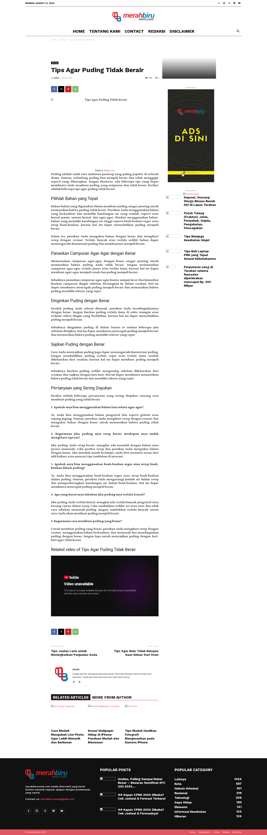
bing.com (109, 170)
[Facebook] (219, 3)
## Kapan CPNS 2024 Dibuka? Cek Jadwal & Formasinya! (141, 811)
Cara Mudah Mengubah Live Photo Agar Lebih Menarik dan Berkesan (67, 736)
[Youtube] (239, 3)
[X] (229, 3)
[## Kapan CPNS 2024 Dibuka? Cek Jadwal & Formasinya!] (107, 813)
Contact (134, 31)
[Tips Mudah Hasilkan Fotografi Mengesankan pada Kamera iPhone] (142, 716)
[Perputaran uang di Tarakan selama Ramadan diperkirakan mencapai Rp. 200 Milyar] (171, 270)
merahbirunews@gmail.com (57, 799)
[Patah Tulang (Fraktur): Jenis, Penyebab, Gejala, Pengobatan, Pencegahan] (173, 216)
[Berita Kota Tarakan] (133, 17)
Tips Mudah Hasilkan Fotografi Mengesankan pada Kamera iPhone (141, 736)
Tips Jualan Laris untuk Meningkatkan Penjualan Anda (74, 653)
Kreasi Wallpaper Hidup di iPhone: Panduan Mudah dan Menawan (103, 736)
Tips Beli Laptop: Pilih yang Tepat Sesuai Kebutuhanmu (200, 254)
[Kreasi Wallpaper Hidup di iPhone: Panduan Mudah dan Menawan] (105, 716)
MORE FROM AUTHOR (111, 697)
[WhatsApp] (75, 89)
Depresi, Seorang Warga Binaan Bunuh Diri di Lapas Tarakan (200, 201)
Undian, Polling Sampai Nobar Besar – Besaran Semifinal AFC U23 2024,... (141, 782)
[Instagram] (224, 3)
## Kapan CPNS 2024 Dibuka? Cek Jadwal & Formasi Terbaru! (142, 796)
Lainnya (62, 39)
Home (79, 31)
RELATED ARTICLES (71, 697)
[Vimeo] (234, 3)
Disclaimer (182, 31)
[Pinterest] (68, 89)
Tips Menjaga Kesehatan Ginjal (196, 238)
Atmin (56, 78)
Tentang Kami (104, 31)
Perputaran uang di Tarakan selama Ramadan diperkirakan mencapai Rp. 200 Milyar (198, 276)
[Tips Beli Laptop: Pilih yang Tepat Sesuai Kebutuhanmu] (173, 254)
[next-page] (58, 749)
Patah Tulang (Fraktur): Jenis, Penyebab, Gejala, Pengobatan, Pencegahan (197, 220)
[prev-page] (53, 749)
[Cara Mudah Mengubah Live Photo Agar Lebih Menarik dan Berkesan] (68, 716)
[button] (238, 31)
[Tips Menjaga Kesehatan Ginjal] (173, 239)
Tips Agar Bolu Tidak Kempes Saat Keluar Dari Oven (136, 653)
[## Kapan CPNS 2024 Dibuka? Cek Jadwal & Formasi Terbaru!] (107, 798)
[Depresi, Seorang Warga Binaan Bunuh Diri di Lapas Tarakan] (173, 200)
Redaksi (156, 31)
